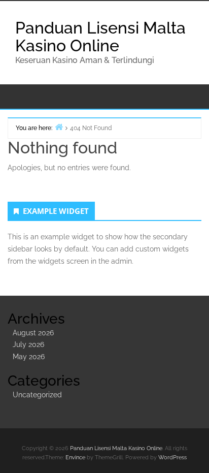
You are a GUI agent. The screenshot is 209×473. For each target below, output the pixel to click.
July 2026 (28, 344)
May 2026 (29, 357)
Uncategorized (37, 395)
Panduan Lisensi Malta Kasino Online (100, 36)
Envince (75, 457)
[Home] (59, 126)
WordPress (172, 457)
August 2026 (33, 333)
